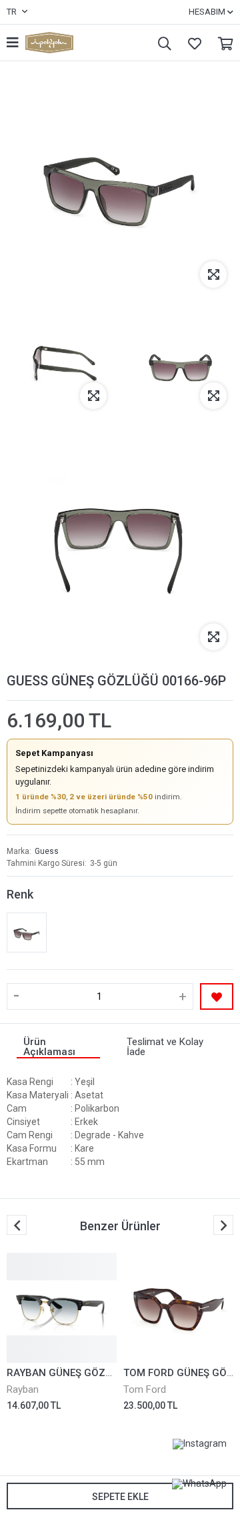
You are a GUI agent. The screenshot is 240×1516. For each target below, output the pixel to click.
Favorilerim (191, 43)
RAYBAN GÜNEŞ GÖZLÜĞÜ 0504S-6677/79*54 (115, 1373)
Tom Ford (144, 1389)
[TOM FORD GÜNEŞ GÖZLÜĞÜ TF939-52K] (178, 1308)
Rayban (23, 1389)
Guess (47, 851)
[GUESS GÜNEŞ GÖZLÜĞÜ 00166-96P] (27, 932)
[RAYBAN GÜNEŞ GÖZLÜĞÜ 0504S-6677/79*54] (62, 1308)
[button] (223, 1225)
